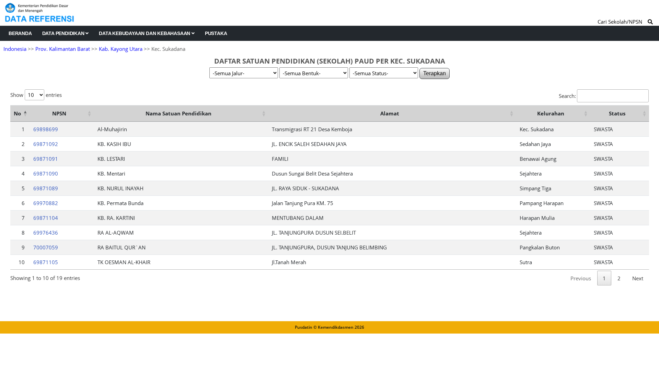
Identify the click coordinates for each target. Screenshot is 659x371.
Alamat (389, 113)
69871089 (45, 188)
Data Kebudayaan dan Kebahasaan (145, 33)
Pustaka (216, 33)
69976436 (45, 232)
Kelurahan (550, 113)
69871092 (45, 143)
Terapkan (434, 73)
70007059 (45, 247)
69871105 (45, 262)
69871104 (45, 217)
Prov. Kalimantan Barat (62, 48)
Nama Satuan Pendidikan (178, 113)
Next (637, 278)
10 (22, 262)
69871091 (45, 158)
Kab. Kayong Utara (120, 48)
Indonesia (14, 48)
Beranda (20, 33)
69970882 (45, 203)
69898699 (45, 129)
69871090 (45, 173)
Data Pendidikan (64, 33)
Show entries (36, 94)
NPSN (59, 113)
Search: (567, 95)
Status (617, 113)
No (17, 113)
